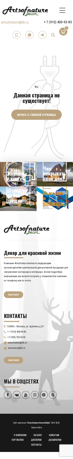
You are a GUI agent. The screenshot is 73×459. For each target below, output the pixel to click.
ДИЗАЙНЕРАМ (54, 439)
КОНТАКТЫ (36, 444)
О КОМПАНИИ (20, 435)
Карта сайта (36, 427)
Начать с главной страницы (36, 115)
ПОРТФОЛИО (18, 439)
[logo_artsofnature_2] (26, 229)
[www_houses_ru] (18, 174)
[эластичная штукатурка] (18, 198)
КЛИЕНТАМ (54, 435)
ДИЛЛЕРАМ (36, 439)
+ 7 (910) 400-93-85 (58, 22)
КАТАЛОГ (38, 435)
